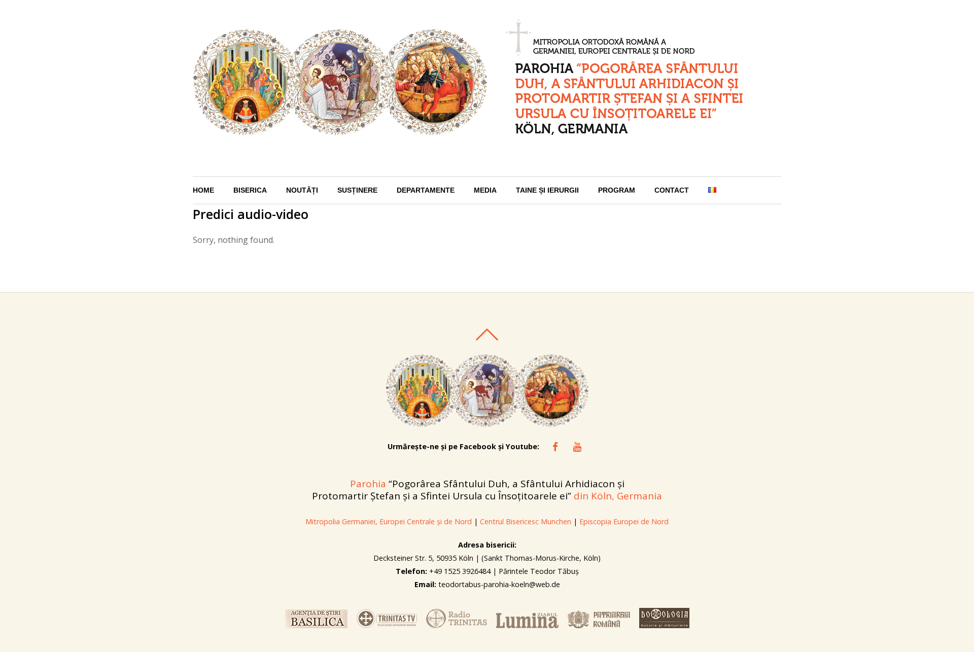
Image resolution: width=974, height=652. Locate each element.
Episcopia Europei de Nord (624, 521)
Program (616, 190)
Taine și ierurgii (547, 190)
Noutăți (302, 190)
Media (485, 190)
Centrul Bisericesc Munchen (525, 521)
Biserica (250, 190)
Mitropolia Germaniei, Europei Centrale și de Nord (388, 521)
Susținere (357, 190)
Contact (671, 190)
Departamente (426, 190)
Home (203, 190)
